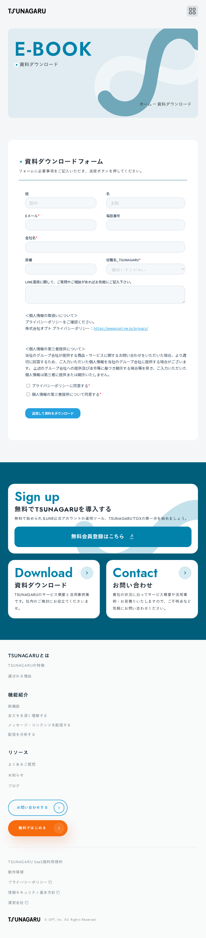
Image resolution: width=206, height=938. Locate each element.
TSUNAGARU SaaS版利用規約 (35, 862)
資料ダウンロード (174, 104)
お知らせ (16, 775)
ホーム (145, 104)
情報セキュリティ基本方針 (31, 892)
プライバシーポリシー (27, 882)
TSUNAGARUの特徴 (26, 665)
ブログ (14, 786)
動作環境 (16, 872)
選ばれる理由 (20, 676)
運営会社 (16, 903)
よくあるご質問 (22, 764)
